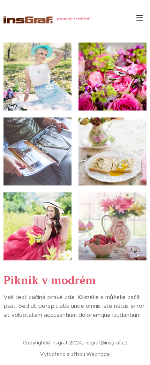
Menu (140, 17)
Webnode (98, 354)
